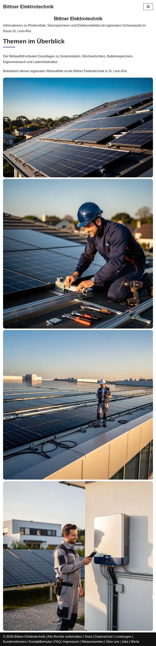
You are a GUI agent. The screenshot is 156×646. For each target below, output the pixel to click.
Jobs (124, 641)
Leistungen (123, 636)
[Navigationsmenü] (148, 6)
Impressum (71, 641)
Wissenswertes (92, 641)
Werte (135, 641)
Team (88, 636)
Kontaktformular (40, 641)
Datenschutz (104, 636)
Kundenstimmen (15, 641)
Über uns (112, 641)
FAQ (57, 641)
